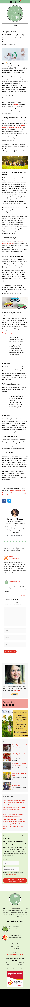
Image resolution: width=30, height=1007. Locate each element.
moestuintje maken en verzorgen (13, 242)
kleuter (19, 812)
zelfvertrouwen (20, 826)
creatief (13, 802)
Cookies (15, 999)
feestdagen (14, 805)
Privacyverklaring (15, 992)
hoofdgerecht (10, 809)
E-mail (5, 866)
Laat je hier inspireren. (9, 333)
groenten (22, 807)
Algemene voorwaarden (15, 994)
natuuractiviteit (17, 817)
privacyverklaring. (12, 874)
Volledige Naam (7, 860)
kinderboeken (14, 812)
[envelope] (13, 705)
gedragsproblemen (8, 807)
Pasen (18, 819)
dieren (22, 802)
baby (12, 800)
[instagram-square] (10, 705)
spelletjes (17, 821)
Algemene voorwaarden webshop (15, 997)
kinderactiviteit (6, 812)
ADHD (4, 800)
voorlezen (5, 826)
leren (10, 814)
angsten (9, 800)
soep (14, 821)
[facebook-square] (4, 705)
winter (14, 826)
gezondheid (16, 807)
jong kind (16, 809)
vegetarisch (20, 824)
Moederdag (14, 814)
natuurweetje (6, 819)
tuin (4, 824)
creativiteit (18, 802)
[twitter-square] (7, 705)
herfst (4, 809)
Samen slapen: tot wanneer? (19, 745)
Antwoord (23, 577)
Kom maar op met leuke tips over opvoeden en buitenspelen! (15, 880)
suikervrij (22, 821)
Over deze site (10, 969)
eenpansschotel (7, 805)
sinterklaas (5, 821)
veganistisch (12, 824)
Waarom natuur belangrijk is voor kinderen (14, 126)
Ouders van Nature (14, 581)
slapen (10, 821)
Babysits (15, 104)
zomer (4, 828)
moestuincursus (8, 817)
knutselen (5, 814)
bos (25, 800)
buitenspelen (14, 42)
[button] (4, 501)
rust (21, 819)
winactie (10, 826)
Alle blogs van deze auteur (15, 536)
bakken (16, 800)
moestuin (20, 814)
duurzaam (19, 42)
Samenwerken (19, 969)
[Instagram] (15, 2)
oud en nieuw (13, 819)
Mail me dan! (17, 690)
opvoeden (13, 40)
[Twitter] (13, 2)
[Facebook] (11, 2)
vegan (7, 824)
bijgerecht (21, 800)
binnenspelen (7, 42)
